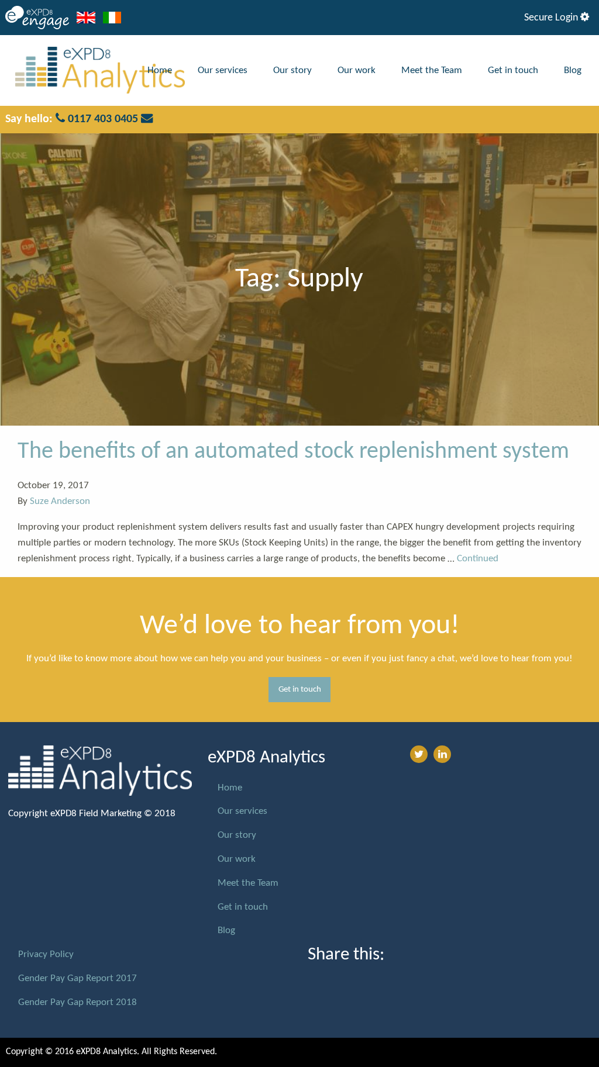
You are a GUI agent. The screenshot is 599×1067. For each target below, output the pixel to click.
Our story (292, 70)
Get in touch (513, 70)
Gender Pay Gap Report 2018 (77, 1002)
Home (159, 70)
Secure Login (552, 17)
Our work (357, 70)
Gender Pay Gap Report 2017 (77, 978)
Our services (222, 70)
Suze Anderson (60, 501)
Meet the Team (431, 70)
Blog (572, 70)
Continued (477, 559)
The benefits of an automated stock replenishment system (293, 452)
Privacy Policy (46, 954)
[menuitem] (160, 70)
